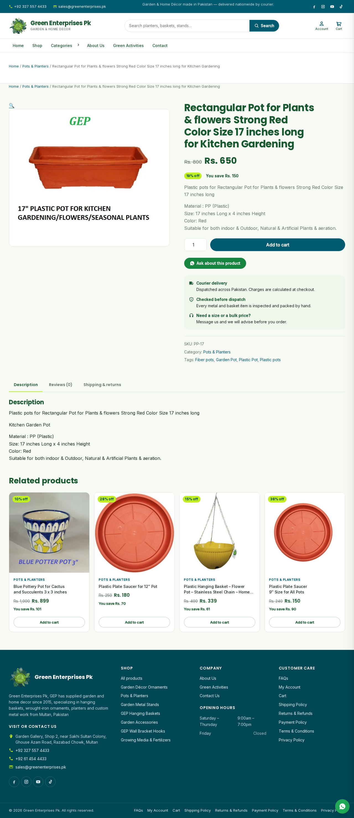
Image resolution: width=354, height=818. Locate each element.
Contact (160, 45)
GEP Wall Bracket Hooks (143, 731)
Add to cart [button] (49, 622)
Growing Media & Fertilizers (146, 740)
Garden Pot (226, 359)
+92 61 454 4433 (30, 758)
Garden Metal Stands (140, 704)
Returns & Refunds (296, 713)
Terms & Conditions (296, 731)
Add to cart (277, 245)
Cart (282, 695)
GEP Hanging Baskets (140, 713)
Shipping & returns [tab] (102, 384)
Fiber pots (204, 359)
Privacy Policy (291, 740)
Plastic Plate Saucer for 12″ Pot (128, 586)
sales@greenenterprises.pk (82, 6)
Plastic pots (270, 359)
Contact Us (210, 695)
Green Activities (128, 45)
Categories (61, 45)
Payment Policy (293, 722)
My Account (289, 687)
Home (18, 45)
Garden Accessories (139, 722)
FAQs (283, 678)
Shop (37, 45)
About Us (96, 45)
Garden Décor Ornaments (144, 687)
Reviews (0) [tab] (60, 384)
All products (131, 678)
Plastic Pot (248, 359)
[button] (11, 105)
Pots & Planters (35, 66)
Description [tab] (26, 384)
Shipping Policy (293, 704)
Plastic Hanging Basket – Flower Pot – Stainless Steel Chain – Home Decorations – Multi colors (217, 592)
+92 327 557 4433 (30, 6)
